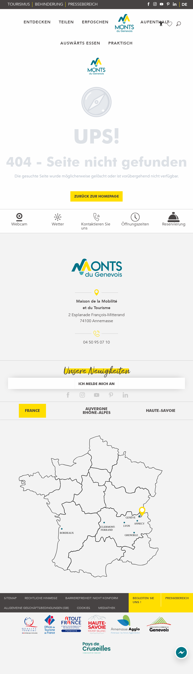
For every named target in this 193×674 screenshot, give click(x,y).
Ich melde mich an (96, 383)
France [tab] (32, 410)
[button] (178, 23)
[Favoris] (170, 24)
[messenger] (181, 657)
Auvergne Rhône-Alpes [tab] (97, 411)
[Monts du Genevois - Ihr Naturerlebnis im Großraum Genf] (124, 23)
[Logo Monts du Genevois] (97, 267)
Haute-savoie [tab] (160, 410)
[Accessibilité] (161, 24)
